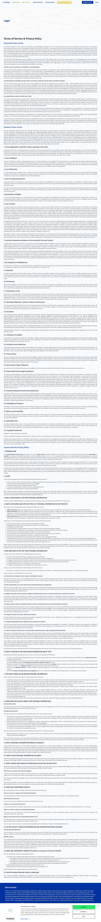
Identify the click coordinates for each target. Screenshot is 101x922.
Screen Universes (50, 2)
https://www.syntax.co (51, 482)
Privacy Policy (15, 142)
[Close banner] (98, 905)
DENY (83, 916)
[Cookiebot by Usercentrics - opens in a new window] (10, 919)
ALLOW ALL (84, 907)
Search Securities (38, 2)
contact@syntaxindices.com (61, 824)
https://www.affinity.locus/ (75, 55)
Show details (24, 919)
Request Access (87, 2)
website (42, 463)
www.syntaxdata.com (87, 900)
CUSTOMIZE (83, 911)
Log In (96, 2)
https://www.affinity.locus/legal (76, 51)
